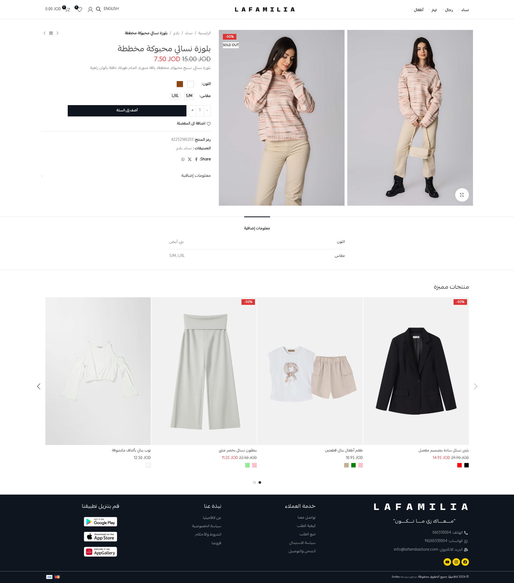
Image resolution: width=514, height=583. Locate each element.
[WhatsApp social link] (183, 159)
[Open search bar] (98, 9)
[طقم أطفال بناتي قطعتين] (310, 371)
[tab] (257, 225)
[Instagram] (456, 562)
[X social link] (189, 159)
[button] (475, 386)
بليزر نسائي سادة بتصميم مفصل (444, 451)
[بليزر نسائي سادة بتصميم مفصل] (416, 371)
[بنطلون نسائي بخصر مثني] (204, 371)
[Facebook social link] (196, 159)
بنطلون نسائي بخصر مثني (238, 451)
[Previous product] (57, 33)
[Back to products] (51, 33)
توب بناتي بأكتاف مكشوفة (131, 451)
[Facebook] (465, 562)
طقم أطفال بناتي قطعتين (344, 451)
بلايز (176, 33)
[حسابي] (90, 9)
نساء (189, 33)
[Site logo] (265, 10)
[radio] (190, 84)
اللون (207, 84)
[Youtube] (447, 562)
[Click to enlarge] (462, 195)
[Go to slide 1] (259, 482)
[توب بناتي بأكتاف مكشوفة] (98, 371)
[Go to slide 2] (254, 482)
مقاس (206, 96)
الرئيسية (204, 33)
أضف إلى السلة (127, 110)
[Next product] (44, 33)
